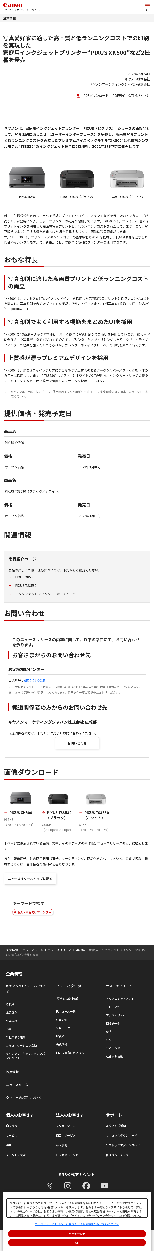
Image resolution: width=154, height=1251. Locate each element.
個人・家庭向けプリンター (34, 912)
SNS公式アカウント (77, 1174)
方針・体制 (113, 1007)
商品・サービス (66, 1135)
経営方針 (61, 1020)
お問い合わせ (77, 743)
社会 (109, 1040)
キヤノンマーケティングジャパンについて (25, 1056)
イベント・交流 (16, 1155)
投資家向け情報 (67, 998)
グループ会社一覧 (68, 985)
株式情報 (61, 1044)
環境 (109, 1032)
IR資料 (60, 1036)
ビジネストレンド (67, 1155)
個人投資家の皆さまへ (70, 1053)
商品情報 (11, 1126)
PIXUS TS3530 (25, 585)
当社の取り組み (16, 1037)
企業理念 (11, 1012)
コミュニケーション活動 (21, 1045)
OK (77, 1242)
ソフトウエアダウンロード (123, 1145)
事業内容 (11, 1021)
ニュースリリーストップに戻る (30, 878)
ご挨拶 (10, 1004)
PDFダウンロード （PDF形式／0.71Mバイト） (116, 95)
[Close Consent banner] (147, 1195)
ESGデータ (113, 1023)
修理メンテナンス (117, 1155)
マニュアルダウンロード (121, 1135)
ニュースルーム (32, 950)
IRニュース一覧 (65, 1011)
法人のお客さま (70, 1115)
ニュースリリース (59, 950)
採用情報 (12, 1071)
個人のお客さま (20, 1115)
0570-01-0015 (34, 680)
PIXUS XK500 (24, 577)
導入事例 (61, 1145)
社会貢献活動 (114, 1056)
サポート (114, 1115)
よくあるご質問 (116, 1126)
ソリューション (66, 1126)
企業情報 (9, 18)
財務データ (63, 1028)
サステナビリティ (119, 985)
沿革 (9, 1029)
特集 (9, 1145)
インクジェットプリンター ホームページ (45, 593)
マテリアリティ (116, 1015)
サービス (11, 1135)
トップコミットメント (120, 999)
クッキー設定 (77, 1233)
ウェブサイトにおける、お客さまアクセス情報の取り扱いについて (77, 1224)
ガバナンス (113, 1048)
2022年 (80, 950)
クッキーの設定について (23, 1097)
